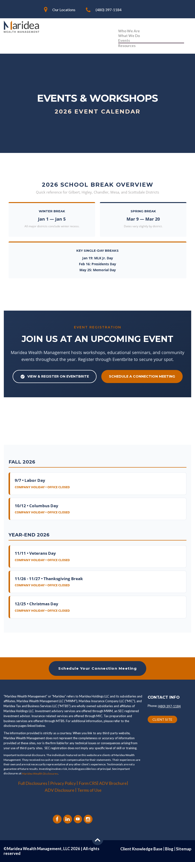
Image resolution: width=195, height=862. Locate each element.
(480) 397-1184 (109, 9)
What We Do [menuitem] (129, 35)
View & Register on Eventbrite (58, 376)
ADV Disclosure (60, 790)
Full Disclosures (32, 783)
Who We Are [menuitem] (129, 31)
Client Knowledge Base (141, 849)
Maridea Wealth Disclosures (40, 773)
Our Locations (63, 9)
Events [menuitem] (124, 40)
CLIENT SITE (162, 719)
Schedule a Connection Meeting (142, 376)
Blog (169, 849)
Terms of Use (89, 790)
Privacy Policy (63, 783)
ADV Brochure (113, 783)
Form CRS (88, 783)
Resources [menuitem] (127, 45)
